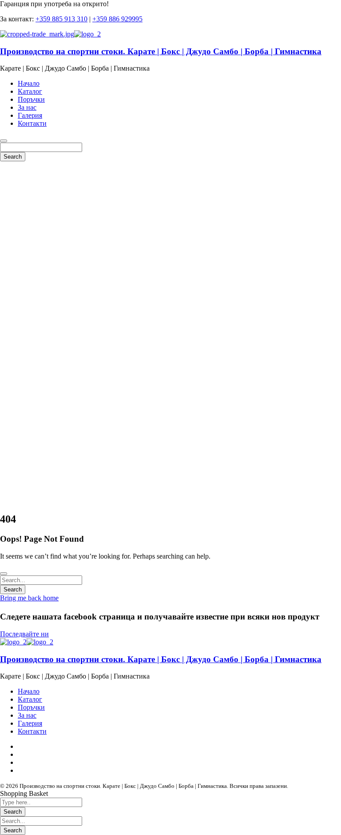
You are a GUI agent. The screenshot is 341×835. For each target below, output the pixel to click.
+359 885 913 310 (61, 19)
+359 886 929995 (117, 19)
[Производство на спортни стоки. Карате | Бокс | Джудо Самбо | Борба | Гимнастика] (37, 34)
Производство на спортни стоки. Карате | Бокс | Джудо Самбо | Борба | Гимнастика (160, 51)
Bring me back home (29, 598)
